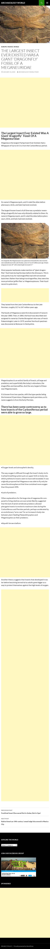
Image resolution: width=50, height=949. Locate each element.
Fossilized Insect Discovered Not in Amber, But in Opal (20, 811)
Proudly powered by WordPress (23, 946)
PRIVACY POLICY (6, 946)
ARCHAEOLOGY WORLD (13, 3)
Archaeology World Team (28, 72)
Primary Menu (47, 3)
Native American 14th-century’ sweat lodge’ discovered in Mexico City (24, 821)
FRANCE (10, 47)
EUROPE (4, 47)
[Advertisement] (25, 102)
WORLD (16, 47)
